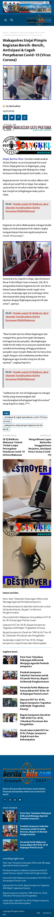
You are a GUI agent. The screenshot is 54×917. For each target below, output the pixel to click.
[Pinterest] (18, 117)
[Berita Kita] (4, 106)
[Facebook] (5, 117)
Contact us (47, 913)
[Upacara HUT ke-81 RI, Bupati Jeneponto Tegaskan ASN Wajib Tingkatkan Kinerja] (10, 702)
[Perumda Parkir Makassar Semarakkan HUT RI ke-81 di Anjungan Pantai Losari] (10, 690)
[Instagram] (10, 800)
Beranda (6, 33)
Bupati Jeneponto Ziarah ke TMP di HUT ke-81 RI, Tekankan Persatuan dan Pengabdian (25, 894)
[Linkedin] (15, 800)
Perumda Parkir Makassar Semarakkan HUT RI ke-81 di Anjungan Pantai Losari (34, 690)
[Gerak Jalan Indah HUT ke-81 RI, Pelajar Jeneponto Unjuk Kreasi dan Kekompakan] (10, 733)
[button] (11, 20)
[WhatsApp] (24, 117)
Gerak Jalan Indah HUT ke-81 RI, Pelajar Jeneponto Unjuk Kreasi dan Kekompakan (26, 902)
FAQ (38, 913)
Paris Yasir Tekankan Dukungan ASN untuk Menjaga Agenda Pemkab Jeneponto (35, 816)
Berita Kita (14, 106)
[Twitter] (12, 117)
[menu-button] (5, 20)
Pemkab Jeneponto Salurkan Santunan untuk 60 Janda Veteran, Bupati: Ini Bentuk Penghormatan (27, 609)
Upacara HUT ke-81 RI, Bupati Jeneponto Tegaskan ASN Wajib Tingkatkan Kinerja (26, 886)
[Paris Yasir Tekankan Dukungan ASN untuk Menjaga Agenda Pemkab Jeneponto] (10, 659)
